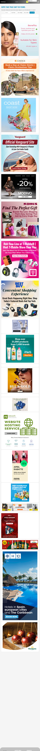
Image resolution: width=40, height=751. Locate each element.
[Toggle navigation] (38, 2)
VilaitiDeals (3, 1)
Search (31, 12)
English (30, 0)
